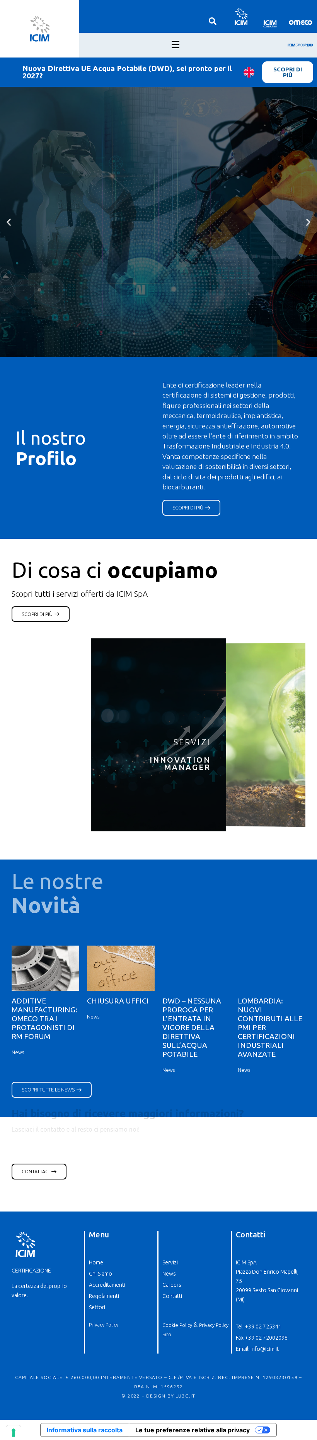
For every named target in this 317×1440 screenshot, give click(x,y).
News (18, 1052)
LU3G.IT (185, 1395)
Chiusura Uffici (118, 1001)
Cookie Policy (177, 1325)
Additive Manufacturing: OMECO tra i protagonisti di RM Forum (44, 1019)
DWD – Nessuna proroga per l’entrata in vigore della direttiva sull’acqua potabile (191, 1027)
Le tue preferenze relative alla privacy (192, 1430)
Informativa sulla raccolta (85, 1430)
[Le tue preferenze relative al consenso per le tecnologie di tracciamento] (13, 1432)
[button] (9, 222)
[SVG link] (240, 16)
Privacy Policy (103, 1324)
